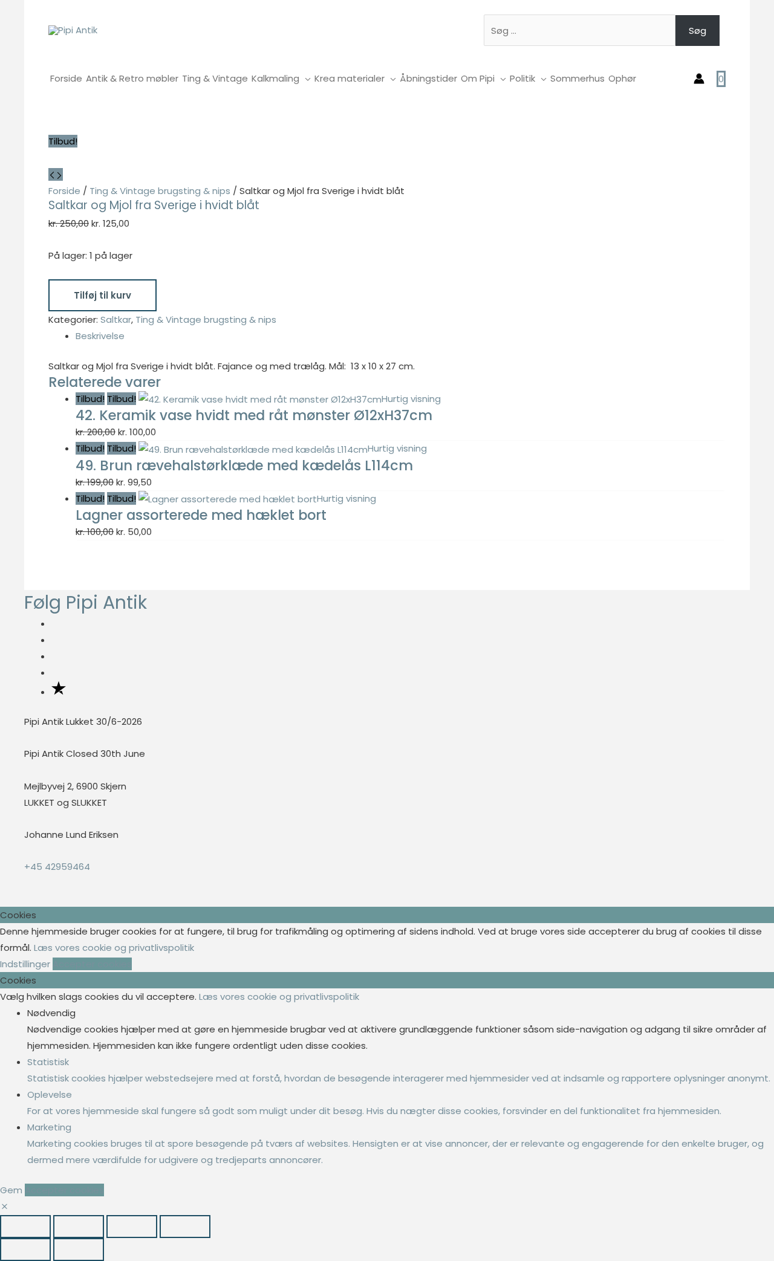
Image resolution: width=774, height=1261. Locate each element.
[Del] (131, 1226)
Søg (697, 30)
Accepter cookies (92, 964)
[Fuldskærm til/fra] (78, 1226)
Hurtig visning (411, 398)
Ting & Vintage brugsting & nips (159, 190)
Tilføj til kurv (102, 295)
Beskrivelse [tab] (100, 335)
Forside (64, 190)
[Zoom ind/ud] (25, 1226)
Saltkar (115, 319)
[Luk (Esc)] (185, 1226)
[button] (4, 1207)
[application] (305, 78)
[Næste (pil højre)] (78, 1249)
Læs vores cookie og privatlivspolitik (114, 947)
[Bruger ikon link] (699, 78)
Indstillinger (26, 964)
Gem (12, 1190)
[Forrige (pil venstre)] (25, 1249)
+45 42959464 (57, 866)
